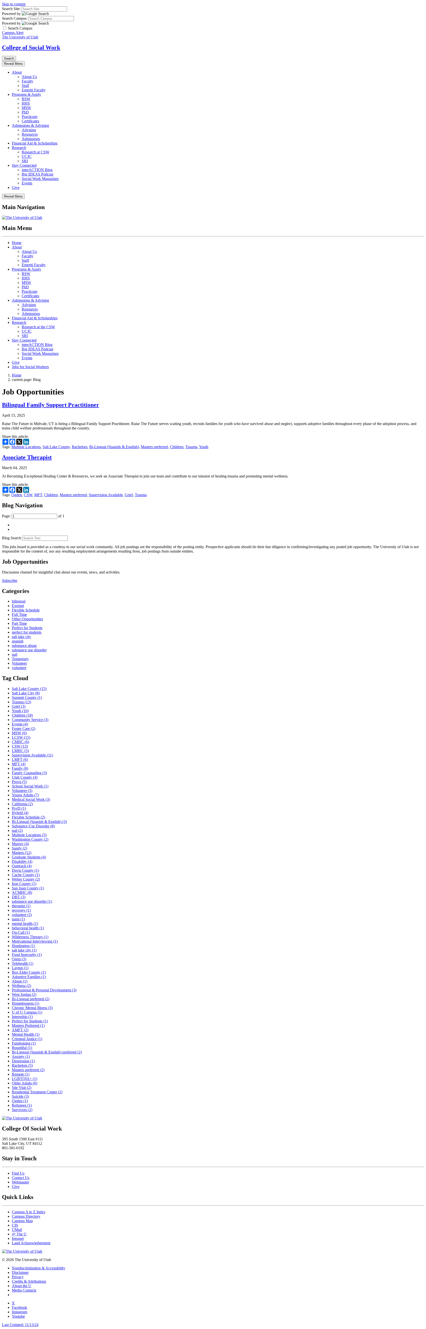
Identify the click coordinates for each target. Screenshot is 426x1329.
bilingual (18, 601)
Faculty (27, 81)
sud (14, 654)
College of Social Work (31, 47)
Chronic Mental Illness (32, 1008)
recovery (21, 910)
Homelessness (25, 1003)
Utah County (24, 777)
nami (18, 919)
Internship (22, 1017)
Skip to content (13, 4)
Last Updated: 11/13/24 (20, 1325)
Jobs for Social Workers (30, 367)
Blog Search (11, 538)
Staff (25, 85)
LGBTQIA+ (24, 1079)
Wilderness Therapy (30, 937)
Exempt (18, 606)
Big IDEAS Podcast (37, 174)
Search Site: (11, 9)
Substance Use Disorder (33, 826)
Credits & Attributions (29, 1281)
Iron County (24, 884)
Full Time (19, 614)
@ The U (19, 1234)
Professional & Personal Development (44, 990)
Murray (20, 844)
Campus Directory (26, 1216)
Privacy (18, 1277)
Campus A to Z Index (28, 1212)
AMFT (20, 1030)
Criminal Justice (27, 1039)
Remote (20, 1074)
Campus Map (22, 1221)
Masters (21, 853)
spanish (17, 641)
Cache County (26, 875)
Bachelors (79, 447)
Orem (19, 959)
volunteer (19, 668)
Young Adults (25, 795)
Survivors (22, 1110)
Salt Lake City (26, 693)
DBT (18, 897)
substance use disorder (29, 650)
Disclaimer (20, 1272)
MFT (38, 495)
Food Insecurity (27, 954)
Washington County (30, 839)
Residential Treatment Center (37, 1092)
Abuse (19, 981)
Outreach (22, 866)
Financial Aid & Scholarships (34, 143)
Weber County (26, 879)
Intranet (18, 1238)
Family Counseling (29, 773)
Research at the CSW (38, 327)
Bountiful (22, 1048)
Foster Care (23, 728)
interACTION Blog (37, 170)
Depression (23, 1061)
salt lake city (21, 637)
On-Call (21, 932)
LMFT (20, 759)
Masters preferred (154, 447)
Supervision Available (106, 495)
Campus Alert (12, 33)
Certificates (30, 121)
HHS (26, 103)
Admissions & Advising (30, 125)
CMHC (20, 742)
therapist (21, 906)
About (17, 72)
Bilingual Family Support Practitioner (50, 405)
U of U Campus (27, 1012)
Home (16, 243)
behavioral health (28, 928)
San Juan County (28, 888)
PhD (25, 112)
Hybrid (20, 813)
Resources (30, 134)
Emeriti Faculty (34, 90)
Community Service (30, 720)
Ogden (16, 495)
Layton (20, 968)
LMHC (20, 751)
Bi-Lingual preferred (30, 999)
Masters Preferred (28, 1025)
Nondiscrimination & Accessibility (38, 1268)
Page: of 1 (33, 516)
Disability (22, 861)
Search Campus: (14, 18)
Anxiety (21, 1056)
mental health (25, 923)
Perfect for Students (27, 628)
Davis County (25, 870)
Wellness (21, 986)
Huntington (23, 946)
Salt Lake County (56, 447)
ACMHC (22, 892)
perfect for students (26, 632)
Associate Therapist (27, 457)
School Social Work (30, 786)
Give (15, 187)
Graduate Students (29, 857)
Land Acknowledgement (31, 1243)
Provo (19, 782)
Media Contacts (24, 1290)
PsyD (19, 808)
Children (176, 447)
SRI (25, 161)
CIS (15, 1225)
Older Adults (24, 1083)
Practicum (29, 117)
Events (27, 183)
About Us (29, 77)
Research (19, 148)
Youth (203, 447)
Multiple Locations (26, 447)
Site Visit (21, 1087)
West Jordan (24, 994)
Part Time (19, 623)
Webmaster (20, 1182)
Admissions (31, 139)
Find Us (18, 1173)
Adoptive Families (29, 977)
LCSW (21, 737)
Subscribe (9, 580)
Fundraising (24, 1043)
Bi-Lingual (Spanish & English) (114, 447)
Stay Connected (24, 165)
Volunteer (19, 663)
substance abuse (24, 645)
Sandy (19, 848)
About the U (21, 1286)
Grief (129, 495)
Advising (29, 130)
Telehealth (22, 963)
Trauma (191, 447)
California (22, 804)
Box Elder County (29, 972)
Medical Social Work (31, 799)
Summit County (27, 697)
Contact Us (20, 1178)
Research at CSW (35, 152)
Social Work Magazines (40, 179)
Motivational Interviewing (35, 941)
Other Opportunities (27, 619)
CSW (28, 495)
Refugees (22, 1105)
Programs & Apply (26, 94)
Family (20, 768)
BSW (26, 99)
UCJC (27, 156)
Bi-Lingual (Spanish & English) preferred (47, 1052)
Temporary (20, 659)
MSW (26, 108)
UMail (17, 1230)
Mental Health (25, 1034)
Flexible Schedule (26, 610)
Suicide (20, 1096)
